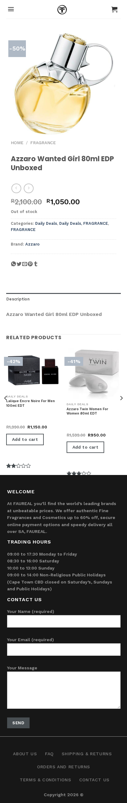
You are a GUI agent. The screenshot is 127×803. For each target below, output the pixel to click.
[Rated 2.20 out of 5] (18, 420)
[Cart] (114, 9)
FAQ (49, 753)
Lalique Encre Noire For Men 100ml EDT (30, 403)
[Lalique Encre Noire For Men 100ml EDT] (33, 369)
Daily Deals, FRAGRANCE (83, 223)
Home (17, 142)
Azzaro (32, 244)
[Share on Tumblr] (36, 266)
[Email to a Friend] (24, 266)
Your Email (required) (30, 639)
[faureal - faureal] (64, 11)
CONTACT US (94, 779)
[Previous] (6, 410)
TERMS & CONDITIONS (45, 779)
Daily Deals (46, 223)
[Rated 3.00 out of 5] (79, 428)
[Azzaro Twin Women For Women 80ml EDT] (94, 373)
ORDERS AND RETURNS (63, 766)
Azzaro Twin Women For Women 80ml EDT (87, 411)
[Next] (121, 410)
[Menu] (10, 9)
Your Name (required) (30, 611)
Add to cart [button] (25, 439)
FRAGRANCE (43, 142)
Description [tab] (18, 299)
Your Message (22, 667)
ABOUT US (25, 753)
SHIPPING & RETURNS (87, 753)
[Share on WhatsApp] (13, 266)
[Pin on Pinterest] (30, 266)
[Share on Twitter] (19, 266)
